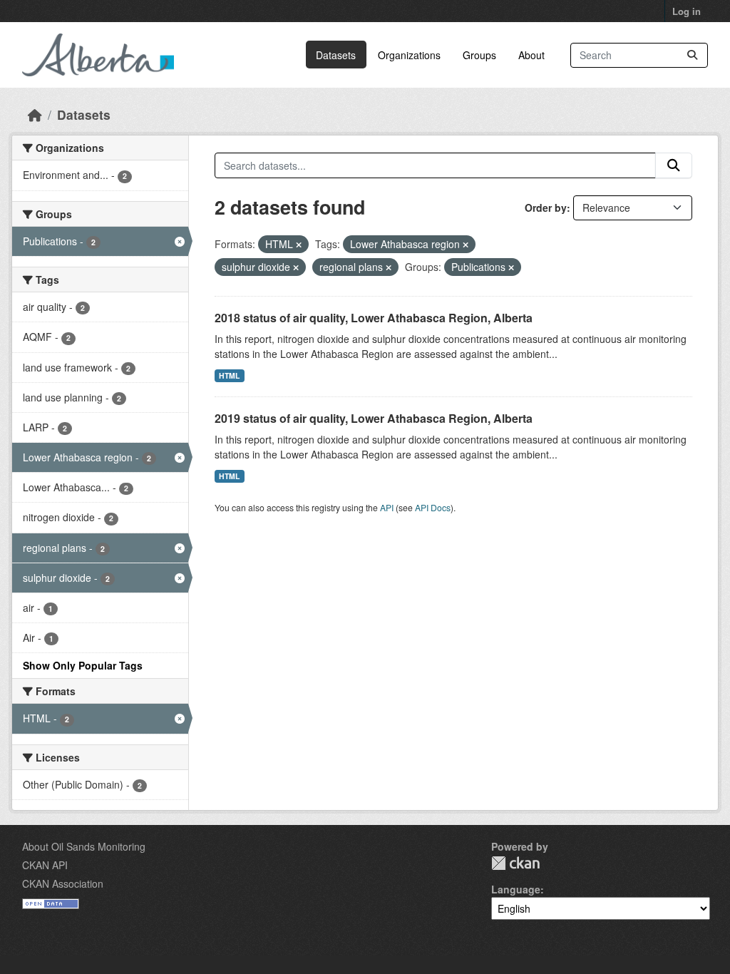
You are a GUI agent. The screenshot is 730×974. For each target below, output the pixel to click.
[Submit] (692, 55)
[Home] (35, 114)
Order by (546, 207)
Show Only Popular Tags (83, 665)
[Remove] (299, 244)
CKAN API (45, 865)
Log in (686, 11)
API (387, 507)
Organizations (409, 55)
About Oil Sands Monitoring (83, 846)
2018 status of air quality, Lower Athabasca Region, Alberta (374, 317)
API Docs (433, 507)
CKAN (515, 863)
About (531, 55)
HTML (229, 375)
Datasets (336, 55)
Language (515, 889)
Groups (479, 55)
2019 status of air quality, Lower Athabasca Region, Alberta (374, 418)
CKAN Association (62, 883)
